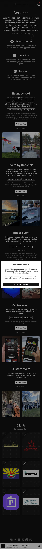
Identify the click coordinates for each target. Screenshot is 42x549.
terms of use (32, 279)
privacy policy (20, 279)
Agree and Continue (21, 284)
